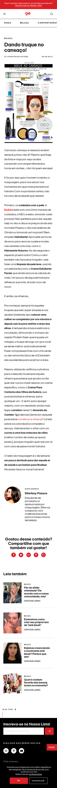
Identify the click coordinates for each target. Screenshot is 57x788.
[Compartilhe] (43, 555)
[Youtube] (23, 751)
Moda (7, 23)
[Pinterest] (15, 751)
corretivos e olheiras (30, 419)
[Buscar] (51, 14)
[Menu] (4, 14)
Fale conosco (10, 761)
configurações (35, 774)
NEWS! (52, 747)
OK (18, 781)
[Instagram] (7, 751)
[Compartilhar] (13, 555)
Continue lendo (32, 601)
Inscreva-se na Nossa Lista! (28, 5)
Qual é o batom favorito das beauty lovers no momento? (36, 683)
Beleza (24, 23)
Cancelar (38, 781)
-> (49, 731)
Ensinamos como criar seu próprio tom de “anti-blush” (36, 622)
